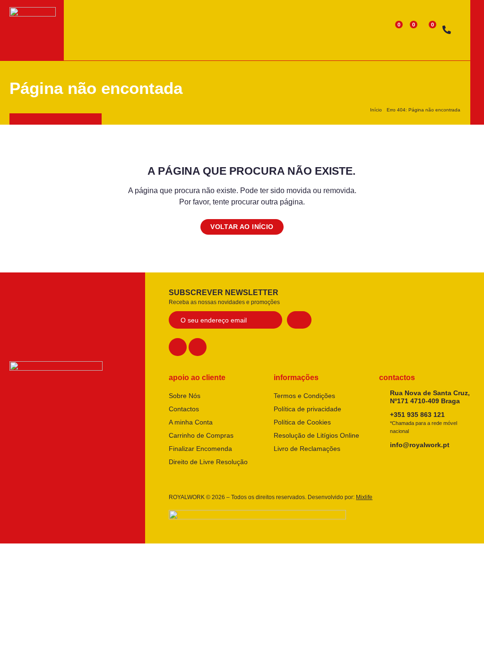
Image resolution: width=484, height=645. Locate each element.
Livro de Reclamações (307, 448)
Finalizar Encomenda (200, 448)
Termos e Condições (304, 395)
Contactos (184, 409)
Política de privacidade (307, 409)
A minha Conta (191, 422)
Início (376, 109)
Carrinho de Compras (201, 435)
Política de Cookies (302, 422)
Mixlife (364, 497)
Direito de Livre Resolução (208, 462)
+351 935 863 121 (423, 422)
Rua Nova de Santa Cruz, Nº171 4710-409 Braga (430, 397)
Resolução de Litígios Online (316, 435)
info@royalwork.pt (419, 445)
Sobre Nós (184, 395)
